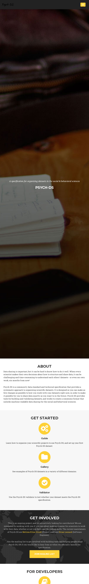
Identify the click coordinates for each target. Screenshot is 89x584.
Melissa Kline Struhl (32, 532)
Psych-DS (7, 4)
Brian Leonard (65, 532)
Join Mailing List (44, 554)
